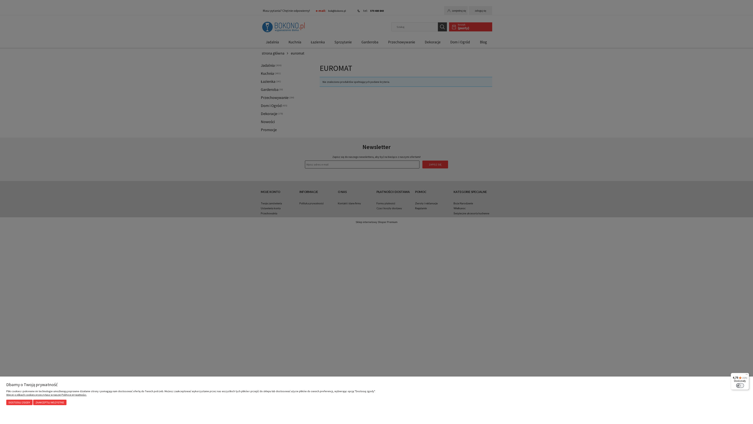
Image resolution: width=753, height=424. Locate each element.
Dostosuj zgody (19, 402)
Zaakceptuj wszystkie (49, 402)
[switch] (740, 385)
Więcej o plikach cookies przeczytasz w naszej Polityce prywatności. (46, 395)
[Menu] (746, 375)
